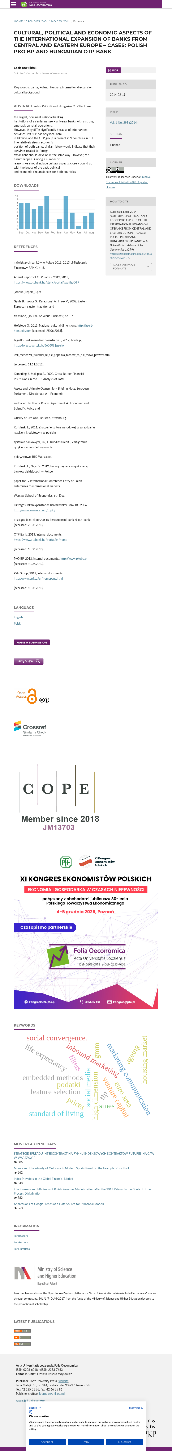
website (63, 1381)
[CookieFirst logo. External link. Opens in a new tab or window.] (30, 1412)
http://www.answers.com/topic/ (34, 510)
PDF (114, 70)
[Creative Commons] (44, 703)
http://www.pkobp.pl (73, 558)
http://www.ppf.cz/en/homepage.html (38, 578)
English (18, 617)
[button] (35, 1407)
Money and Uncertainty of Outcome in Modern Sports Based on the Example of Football (71, 1168)
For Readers (21, 1236)
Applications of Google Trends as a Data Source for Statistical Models (59, 1204)
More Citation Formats (124, 267)
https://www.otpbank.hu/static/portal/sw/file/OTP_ (47, 282)
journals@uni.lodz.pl (52, 1393)
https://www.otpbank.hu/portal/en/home (40, 539)
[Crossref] (30, 736)
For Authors (21, 1242)
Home (18, 21)
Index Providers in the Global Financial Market (43, 1179)
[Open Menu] (14, 4)
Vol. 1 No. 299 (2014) (56, 21)
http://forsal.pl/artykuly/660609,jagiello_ (39, 345)
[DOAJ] (26, 703)
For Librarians (22, 1249)
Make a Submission (32, 642)
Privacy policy (135, 1407)
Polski (17, 623)
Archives (33, 21)
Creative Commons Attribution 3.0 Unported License (128, 182)
